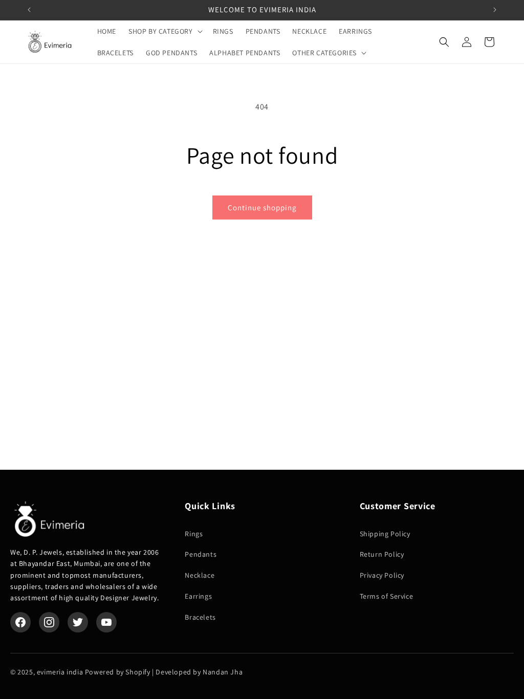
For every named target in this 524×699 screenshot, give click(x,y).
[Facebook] (20, 622)
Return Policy (382, 554)
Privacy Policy (382, 575)
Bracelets (200, 617)
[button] (164, 31)
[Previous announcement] (29, 9)
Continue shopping (262, 207)
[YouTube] (106, 622)
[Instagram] (49, 622)
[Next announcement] (495, 9)
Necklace (199, 575)
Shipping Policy (385, 533)
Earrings (198, 596)
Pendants (200, 554)
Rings (194, 533)
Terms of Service (386, 596)
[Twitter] (78, 622)
